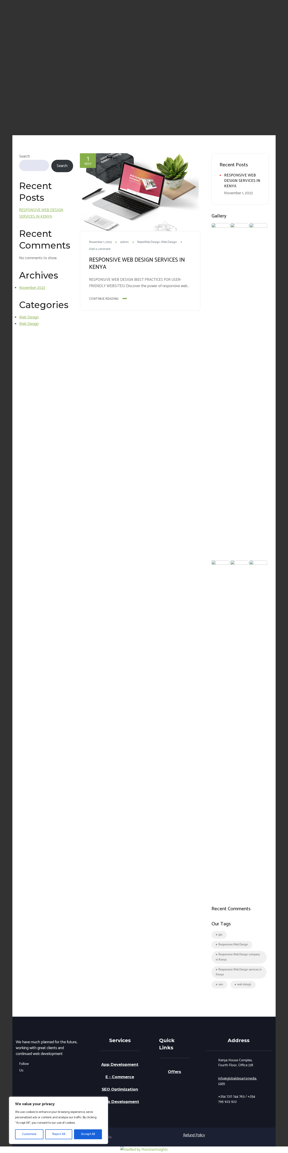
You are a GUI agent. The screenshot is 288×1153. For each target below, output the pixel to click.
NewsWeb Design (148, 242)
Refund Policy (194, 1135)
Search (24, 156)
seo (220, 984)
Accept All (88, 1134)
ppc (220, 934)
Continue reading (104, 299)
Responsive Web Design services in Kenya (239, 972)
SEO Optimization (120, 1089)
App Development (119, 1064)
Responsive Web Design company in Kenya (238, 957)
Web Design (29, 317)
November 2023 (32, 288)
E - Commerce (120, 1077)
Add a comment (99, 249)
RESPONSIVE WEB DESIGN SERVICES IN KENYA (41, 213)
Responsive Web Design (233, 944)
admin (124, 242)
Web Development (120, 1101)
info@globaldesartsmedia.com (237, 1081)
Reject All (58, 1134)
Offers (174, 1071)
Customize (29, 1134)
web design (244, 984)
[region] (58, 1120)
